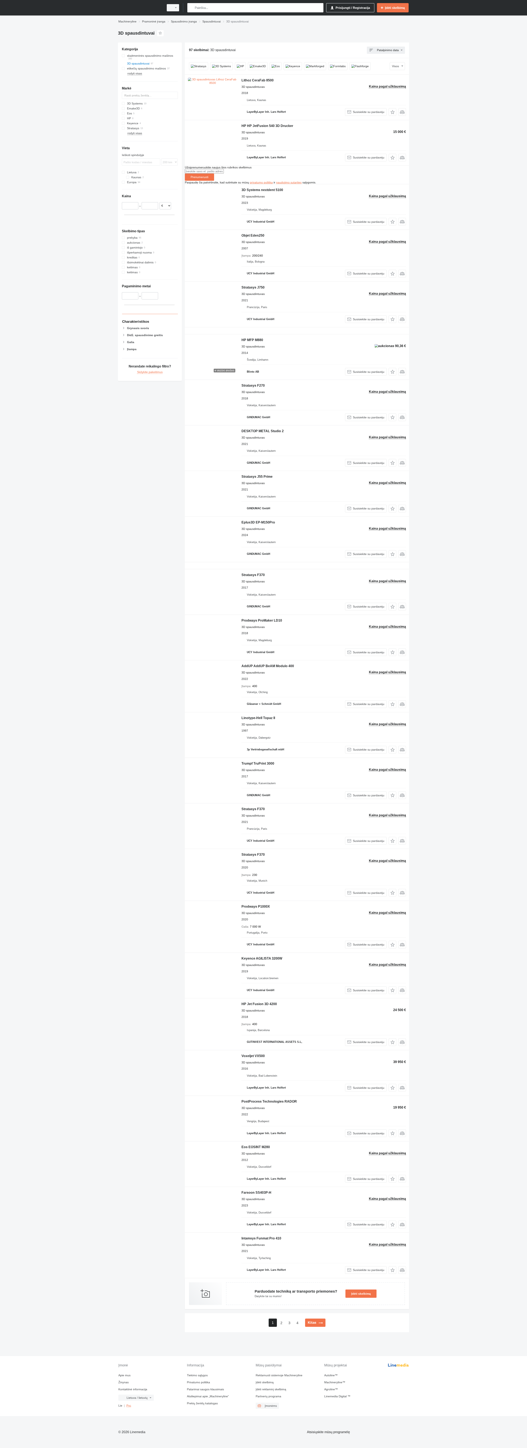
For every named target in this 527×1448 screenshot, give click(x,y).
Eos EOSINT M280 (255, 1147)
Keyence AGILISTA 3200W (261, 958)
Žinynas (123, 1382)
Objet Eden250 (252, 235)
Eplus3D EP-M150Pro (258, 522)
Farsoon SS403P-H (256, 1192)
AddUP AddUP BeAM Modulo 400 (267, 666)
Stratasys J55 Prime (257, 476)
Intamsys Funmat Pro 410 (261, 1238)
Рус (128, 1405)
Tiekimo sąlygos (197, 1375)
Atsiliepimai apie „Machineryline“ (208, 1396)
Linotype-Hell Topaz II (258, 718)
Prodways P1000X (255, 906)
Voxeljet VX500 (253, 1056)
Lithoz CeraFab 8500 (257, 80)
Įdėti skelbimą (361, 1293)
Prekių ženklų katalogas (202, 1403)
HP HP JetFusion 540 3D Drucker (267, 126)
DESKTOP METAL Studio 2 (262, 431)
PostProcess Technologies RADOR (269, 1101)
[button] (392, 112)
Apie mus (124, 1375)
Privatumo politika (198, 1382)
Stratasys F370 (253, 575)
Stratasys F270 (253, 385)
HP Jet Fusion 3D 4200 (259, 1004)
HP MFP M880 (252, 340)
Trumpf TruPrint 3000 (257, 763)
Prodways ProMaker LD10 (261, 620)
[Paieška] (191, 7)
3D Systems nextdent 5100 (262, 190)
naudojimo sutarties (289, 182)
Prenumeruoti (199, 177)
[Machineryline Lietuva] (140, 7)
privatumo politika (261, 182)
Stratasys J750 (253, 287)
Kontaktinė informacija (132, 1389)
